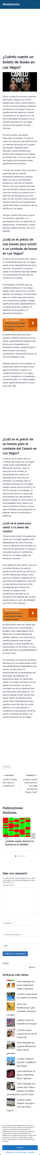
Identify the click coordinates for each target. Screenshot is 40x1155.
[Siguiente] (33, 836)
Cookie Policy (10, 1152)
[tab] (15, 856)
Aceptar (20, 1148)
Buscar (6, 963)
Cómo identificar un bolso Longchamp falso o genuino (26, 1075)
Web (6, 946)
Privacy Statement (21, 1152)
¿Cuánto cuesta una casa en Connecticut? (10, 781)
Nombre (8, 923)
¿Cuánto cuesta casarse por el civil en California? (27, 1034)
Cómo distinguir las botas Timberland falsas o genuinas (26, 985)
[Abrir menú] (35, 4)
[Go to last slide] (7, 836)
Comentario (9, 885)
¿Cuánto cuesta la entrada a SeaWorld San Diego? (26, 1062)
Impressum (31, 1152)
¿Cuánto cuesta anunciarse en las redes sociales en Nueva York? (30, 784)
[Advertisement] (20, 30)
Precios (7, 767)
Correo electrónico (13, 934)
